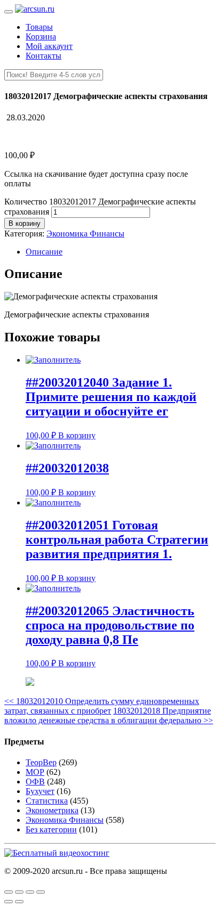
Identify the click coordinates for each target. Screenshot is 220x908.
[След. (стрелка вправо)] (19, 901)
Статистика (47, 800)
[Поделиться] (19, 892)
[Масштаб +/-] (40, 892)
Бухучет (40, 791)
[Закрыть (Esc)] (8, 892)
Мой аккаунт (49, 46)
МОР (35, 771)
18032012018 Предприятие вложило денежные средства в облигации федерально (108, 715)
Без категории (51, 829)
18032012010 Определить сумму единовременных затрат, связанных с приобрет (101, 706)
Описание (44, 251)
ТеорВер (41, 762)
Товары (39, 26)
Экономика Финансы (85, 233)
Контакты (43, 55)
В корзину (25, 223)
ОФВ (35, 781)
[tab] (121, 252)
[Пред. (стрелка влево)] (8, 901)
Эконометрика (52, 810)
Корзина (41, 36)
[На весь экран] (30, 892)
